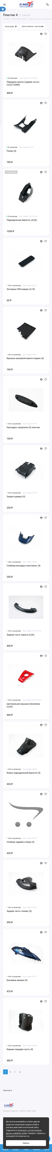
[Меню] (4, 4)
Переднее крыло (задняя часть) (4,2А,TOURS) (23, 83)
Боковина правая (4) (17, 980)
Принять (26, 1143)
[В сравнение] (41, 33)
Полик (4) (11, 151)
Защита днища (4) (16, 496)
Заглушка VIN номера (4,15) (21, 289)
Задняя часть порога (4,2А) (20, 634)
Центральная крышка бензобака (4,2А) (23, 705)
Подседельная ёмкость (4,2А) (22, 220)
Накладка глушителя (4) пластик (23, 427)
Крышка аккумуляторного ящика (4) (25, 358)
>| (20, 1072)
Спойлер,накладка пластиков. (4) (23, 565)
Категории (9, 26)
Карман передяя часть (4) (20, 1049)
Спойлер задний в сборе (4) (20, 842)
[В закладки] (45, 33)
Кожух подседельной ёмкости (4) (23, 773)
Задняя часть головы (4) (19, 911)
